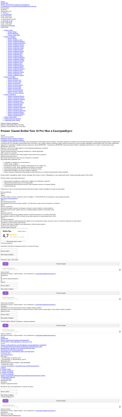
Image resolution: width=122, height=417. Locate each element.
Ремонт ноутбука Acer (14, 80)
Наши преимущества (10, 346)
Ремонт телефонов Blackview (17, 43)
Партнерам (21, 6)
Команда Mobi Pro (22, 346)
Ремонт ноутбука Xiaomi (15, 91)
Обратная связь (30, 348)
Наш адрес (10, 348)
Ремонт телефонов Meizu (15, 56)
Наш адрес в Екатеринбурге (9, 198)
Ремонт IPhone (12, 32)
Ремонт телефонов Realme (16, 65)
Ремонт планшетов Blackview (17, 110)
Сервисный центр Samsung (12, 118)
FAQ (17, 6)
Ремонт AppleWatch (40, 345)
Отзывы (30, 346)
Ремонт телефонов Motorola (16, 57)
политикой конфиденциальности (45, 273)
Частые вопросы (18, 350)
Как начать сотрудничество (26, 351)
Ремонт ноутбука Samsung (16, 93)
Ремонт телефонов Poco (15, 64)
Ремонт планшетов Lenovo (16, 97)
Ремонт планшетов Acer (15, 109)
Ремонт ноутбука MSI (14, 88)
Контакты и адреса (10, 6)
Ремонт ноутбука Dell (14, 86)
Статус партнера (12, 351)
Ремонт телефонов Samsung (16, 69)
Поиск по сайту (8, 350)
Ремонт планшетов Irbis (15, 106)
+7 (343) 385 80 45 (6, 14)
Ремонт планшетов (10, 94)
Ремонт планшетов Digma (16, 112)
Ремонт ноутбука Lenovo (15, 85)
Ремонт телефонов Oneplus (16, 61)
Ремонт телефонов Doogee (16, 44)
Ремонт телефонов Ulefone (16, 72)
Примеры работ (37, 346)
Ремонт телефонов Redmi (15, 67)
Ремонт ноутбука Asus (14, 81)
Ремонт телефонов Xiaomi (16, 75)
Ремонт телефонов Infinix (15, 52)
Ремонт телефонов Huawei (16, 51)
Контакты (4, 348)
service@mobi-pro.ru (7, 354)
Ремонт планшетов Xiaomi (16, 102)
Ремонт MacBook (13, 33)
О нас (2, 6)
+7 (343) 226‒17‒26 (6, 21)
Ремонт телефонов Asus (15, 40)
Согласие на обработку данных (10, 366)
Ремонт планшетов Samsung (16, 99)
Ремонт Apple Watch (14, 35)
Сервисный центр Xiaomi (12, 120)
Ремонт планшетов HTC (15, 115)
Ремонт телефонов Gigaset (16, 46)
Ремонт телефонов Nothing (16, 59)
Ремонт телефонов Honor (15, 49)
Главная (3, 367)
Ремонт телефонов (10, 36)
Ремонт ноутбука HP (14, 83)
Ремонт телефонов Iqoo (15, 54)
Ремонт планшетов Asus (15, 101)
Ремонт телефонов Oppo (15, 62)
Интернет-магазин (30, 6)
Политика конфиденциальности (29, 366)
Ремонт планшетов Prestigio (16, 114)
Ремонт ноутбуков (9, 77)
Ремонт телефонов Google (16, 48)
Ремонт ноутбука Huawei (15, 89)
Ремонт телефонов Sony (15, 70)
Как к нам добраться (19, 348)
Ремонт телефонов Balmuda (16, 41)
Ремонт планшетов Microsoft (16, 107)
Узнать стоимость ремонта (15, 138)
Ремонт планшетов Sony (15, 104)
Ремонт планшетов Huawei (16, 96)
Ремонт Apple (8, 30)
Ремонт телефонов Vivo (15, 73)
